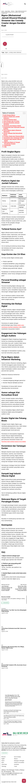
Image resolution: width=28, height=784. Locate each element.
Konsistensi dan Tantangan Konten (14, 137)
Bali (2, 626)
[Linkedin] (25, 739)
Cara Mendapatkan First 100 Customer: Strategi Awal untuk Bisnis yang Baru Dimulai (12, 697)
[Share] (24, 781)
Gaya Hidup (7, 11)
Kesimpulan (7, 145)
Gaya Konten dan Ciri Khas (11, 121)
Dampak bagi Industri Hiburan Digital (13, 140)
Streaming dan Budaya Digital (12, 125)
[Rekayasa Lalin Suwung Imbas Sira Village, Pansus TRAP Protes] (14, 657)
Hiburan (12, 11)
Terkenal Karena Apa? (10, 119)
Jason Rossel (8, 699)
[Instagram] (22, 739)
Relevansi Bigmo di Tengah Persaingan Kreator (12, 143)
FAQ (5, 147)
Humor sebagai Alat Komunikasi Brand (13, 133)
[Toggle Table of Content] (23, 113)
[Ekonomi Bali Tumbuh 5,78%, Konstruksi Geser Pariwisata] (14, 675)
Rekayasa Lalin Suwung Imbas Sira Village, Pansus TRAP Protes (12, 647)
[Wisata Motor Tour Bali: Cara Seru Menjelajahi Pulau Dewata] (14, 620)
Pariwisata (3, 608)
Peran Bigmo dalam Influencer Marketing (12, 130)
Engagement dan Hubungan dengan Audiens (14, 127)
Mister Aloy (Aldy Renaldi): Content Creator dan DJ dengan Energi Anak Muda (21, 588)
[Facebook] (20, 739)
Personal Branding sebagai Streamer (11, 123)
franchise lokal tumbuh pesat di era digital (13, 441)
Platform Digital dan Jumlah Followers (12, 117)
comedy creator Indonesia (15, 52)
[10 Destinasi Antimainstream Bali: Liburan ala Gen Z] (14, 638)
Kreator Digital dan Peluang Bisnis (14, 136)
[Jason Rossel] (4, 34)
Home (2, 11)
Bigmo (6, 52)
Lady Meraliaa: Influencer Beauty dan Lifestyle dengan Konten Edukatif (6, 588)
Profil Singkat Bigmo (9, 115)
